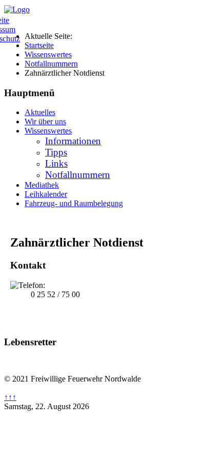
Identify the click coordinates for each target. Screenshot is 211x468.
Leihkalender (46, 194)
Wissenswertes (48, 130)
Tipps (56, 152)
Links (56, 163)
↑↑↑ (10, 397)
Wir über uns (45, 121)
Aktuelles (40, 112)
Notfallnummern (77, 174)
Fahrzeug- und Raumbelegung (74, 203)
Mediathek (42, 185)
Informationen (73, 141)
